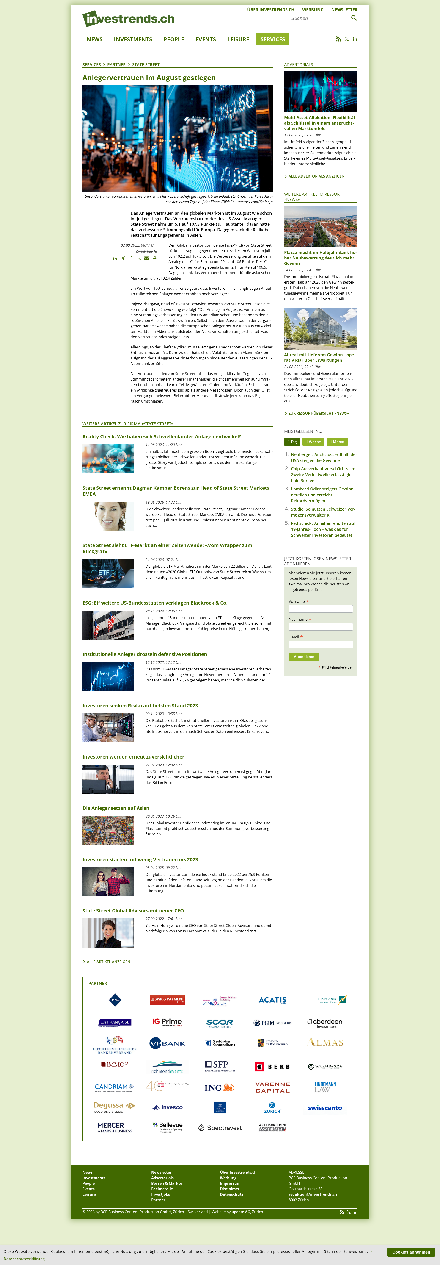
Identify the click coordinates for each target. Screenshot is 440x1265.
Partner (116, 64)
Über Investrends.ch (270, 9)
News (94, 39)
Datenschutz (231, 1194)
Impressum (230, 1183)
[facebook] (129, 260)
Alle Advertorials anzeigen (317, 176)
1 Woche (313, 441)
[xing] (121, 260)
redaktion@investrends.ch (313, 1194)
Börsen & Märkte (166, 1183)
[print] (153, 260)
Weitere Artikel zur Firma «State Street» (127, 423)
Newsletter (344, 9)
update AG (241, 1211)
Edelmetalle (162, 1188)
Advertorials (298, 64)
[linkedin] (113, 260)
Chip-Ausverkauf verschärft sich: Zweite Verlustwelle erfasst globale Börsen (323, 474)
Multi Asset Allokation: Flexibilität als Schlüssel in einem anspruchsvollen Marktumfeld (319, 123)
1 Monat (337, 441)
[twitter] (137, 260)
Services (273, 39)
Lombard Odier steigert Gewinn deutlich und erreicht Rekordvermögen (322, 494)
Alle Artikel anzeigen (108, 961)
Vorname (299, 601)
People (174, 39)
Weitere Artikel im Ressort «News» (313, 196)
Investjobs (160, 1194)
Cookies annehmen (411, 1252)
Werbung (313, 9)
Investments (133, 39)
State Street (146, 64)
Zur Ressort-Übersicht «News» (319, 413)
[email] (145, 260)
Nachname (300, 619)
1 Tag (292, 441)
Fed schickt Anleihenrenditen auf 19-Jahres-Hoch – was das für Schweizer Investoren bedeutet (323, 529)
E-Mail (296, 637)
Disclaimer (229, 1188)
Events (205, 39)
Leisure (238, 39)
